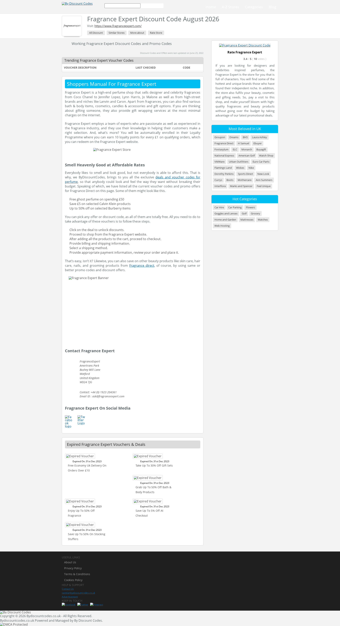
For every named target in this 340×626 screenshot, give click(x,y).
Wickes (240, 168)
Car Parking (235, 207)
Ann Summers (264, 180)
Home (211, 7)
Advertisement (70, 596)
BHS (245, 137)
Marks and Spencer (241, 186)
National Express (224, 155)
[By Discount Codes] (77, 3)
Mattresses (246, 219)
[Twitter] (82, 604)
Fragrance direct (141, 265)
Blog (272, 7)
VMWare (219, 161)
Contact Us (68, 589)
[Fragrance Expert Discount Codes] (72, 26)
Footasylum (221, 149)
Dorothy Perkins (224, 174)
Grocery (255, 213)
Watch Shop (266, 155)
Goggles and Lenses (225, 213)
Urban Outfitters (238, 161)
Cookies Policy (73, 580)
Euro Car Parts (261, 161)
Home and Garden (225, 219)
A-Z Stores (230, 7)
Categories (254, 7)
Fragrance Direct (224, 143)
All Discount (96, 32)
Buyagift (261, 149)
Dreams (233, 137)
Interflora (220, 186)
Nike (251, 168)
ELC (235, 149)
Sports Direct (245, 174)
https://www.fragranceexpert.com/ (118, 26)
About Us (70, 562)
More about (137, 32)
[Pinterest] (96, 604)
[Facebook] (68, 604)
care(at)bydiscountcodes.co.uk (78, 592)
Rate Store (156, 32)
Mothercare (244, 180)
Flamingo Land (223, 168)
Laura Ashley (259, 137)
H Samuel (243, 143)
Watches (263, 219)
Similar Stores (117, 32)
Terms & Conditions (77, 574)
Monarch (246, 149)
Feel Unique (264, 186)
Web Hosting (222, 225)
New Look (263, 174)
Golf (244, 213)
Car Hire (219, 207)
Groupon (219, 137)
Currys (218, 180)
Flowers (250, 207)
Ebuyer (257, 143)
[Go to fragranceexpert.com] (245, 45)
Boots (229, 180)
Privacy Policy (73, 568)
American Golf (246, 155)
